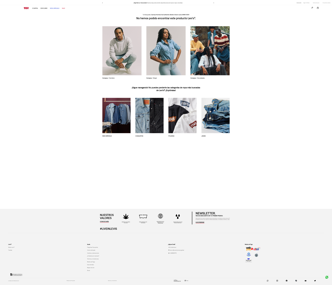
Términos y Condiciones (112, 280)
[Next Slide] (214, 2)
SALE (63, 8)
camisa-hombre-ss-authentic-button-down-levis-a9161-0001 (170, 14)
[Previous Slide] (102, 2)
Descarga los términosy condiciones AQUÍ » (17, 275)
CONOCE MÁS (104, 221)
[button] (200, 222)
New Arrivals (54, 8)
